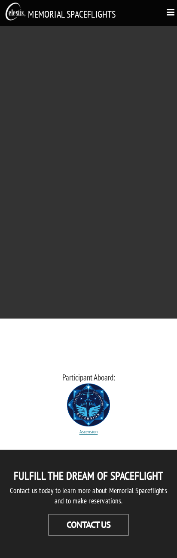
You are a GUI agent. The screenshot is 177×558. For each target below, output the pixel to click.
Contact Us (88, 524)
